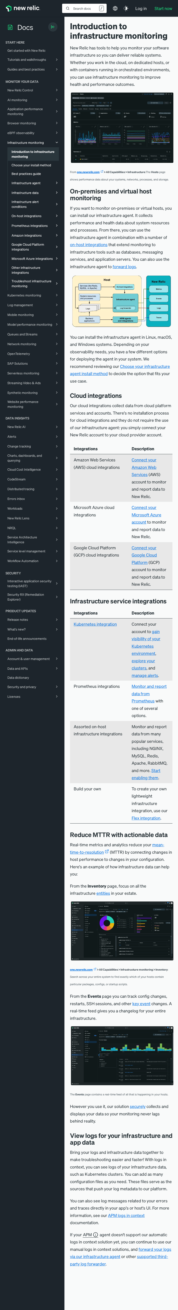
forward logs (124, 266)
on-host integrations (89, 244)
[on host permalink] (170, 601)
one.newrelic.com (88, 172)
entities (103, 893)
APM (87, 1234)
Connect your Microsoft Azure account (146, 515)
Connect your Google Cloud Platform (144, 555)
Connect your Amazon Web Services (144, 467)
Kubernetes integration (95, 624)
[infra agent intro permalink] (104, 197)
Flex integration (146, 818)
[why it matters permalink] (171, 834)
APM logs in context (126, 1215)
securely (138, 1106)
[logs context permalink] (98, 1142)
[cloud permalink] (125, 395)
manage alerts (145, 675)
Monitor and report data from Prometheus (149, 693)
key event (141, 1003)
